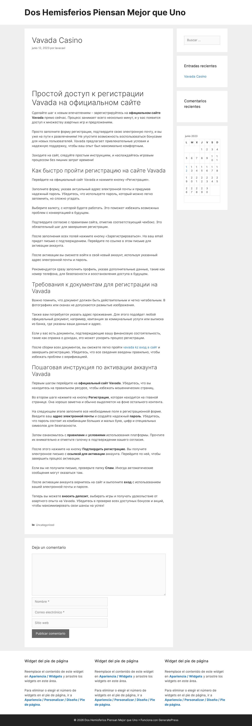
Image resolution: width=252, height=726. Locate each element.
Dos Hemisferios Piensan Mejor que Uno (105, 12)
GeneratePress (168, 720)
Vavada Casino (195, 76)
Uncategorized (45, 524)
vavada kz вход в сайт (140, 347)
